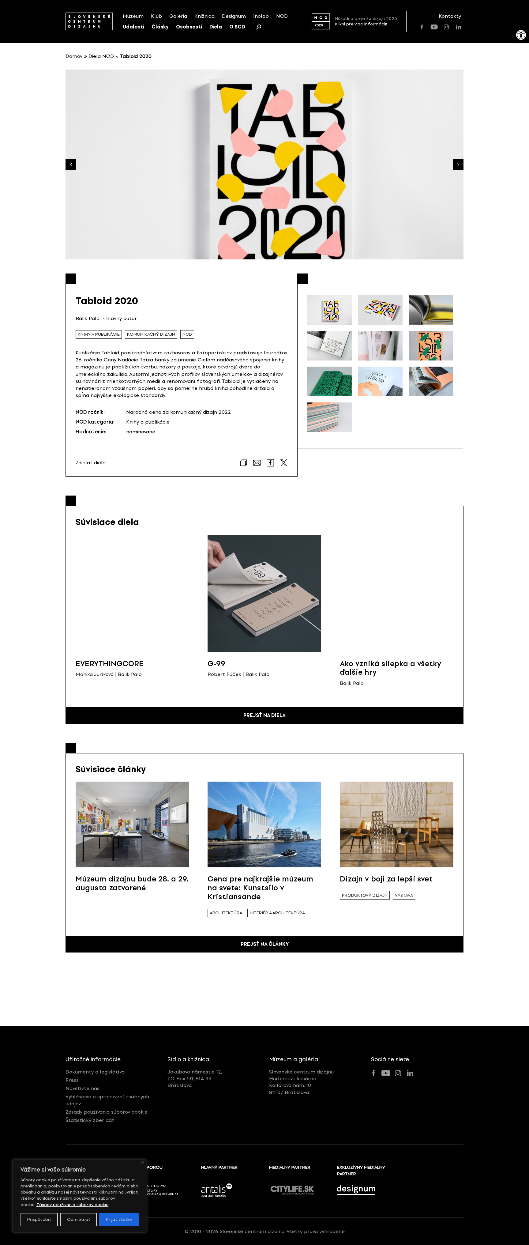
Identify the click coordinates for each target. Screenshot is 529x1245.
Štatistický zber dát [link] (90, 1120)
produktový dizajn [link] (365, 895)
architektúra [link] (226, 912)
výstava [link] (404, 895)
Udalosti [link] (133, 27)
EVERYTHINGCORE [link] (110, 663)
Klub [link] (156, 16)
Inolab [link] (261, 16)
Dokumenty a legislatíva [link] (95, 1072)
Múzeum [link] (133, 16)
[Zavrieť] (142, 1162)
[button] (458, 164)
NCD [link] (282, 16)
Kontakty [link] (450, 16)
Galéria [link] (178, 16)
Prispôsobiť (39, 1219)
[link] (521, 35)
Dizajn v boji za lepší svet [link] (386, 878)
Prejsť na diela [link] (264, 715)
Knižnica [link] (204, 16)
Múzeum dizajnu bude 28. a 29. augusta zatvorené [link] (132, 883)
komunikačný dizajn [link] (151, 334)
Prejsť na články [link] (265, 944)
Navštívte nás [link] (82, 1088)
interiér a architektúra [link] (277, 912)
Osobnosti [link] (189, 27)
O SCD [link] (237, 27)
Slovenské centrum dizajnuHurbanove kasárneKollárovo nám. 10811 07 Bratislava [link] (301, 1082)
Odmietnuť (78, 1219)
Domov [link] (74, 56)
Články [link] (160, 27)
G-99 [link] (216, 663)
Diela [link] (215, 27)
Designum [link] (234, 16)
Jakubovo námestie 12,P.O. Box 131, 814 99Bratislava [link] (194, 1078)
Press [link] (72, 1080)
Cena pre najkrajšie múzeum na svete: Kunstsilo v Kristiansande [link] (260, 887)
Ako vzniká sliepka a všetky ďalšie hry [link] (390, 668)
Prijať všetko (119, 1219)
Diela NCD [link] (101, 56)
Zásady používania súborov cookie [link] (72, 1204)
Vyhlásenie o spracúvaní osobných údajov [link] (107, 1100)
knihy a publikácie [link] (99, 334)
